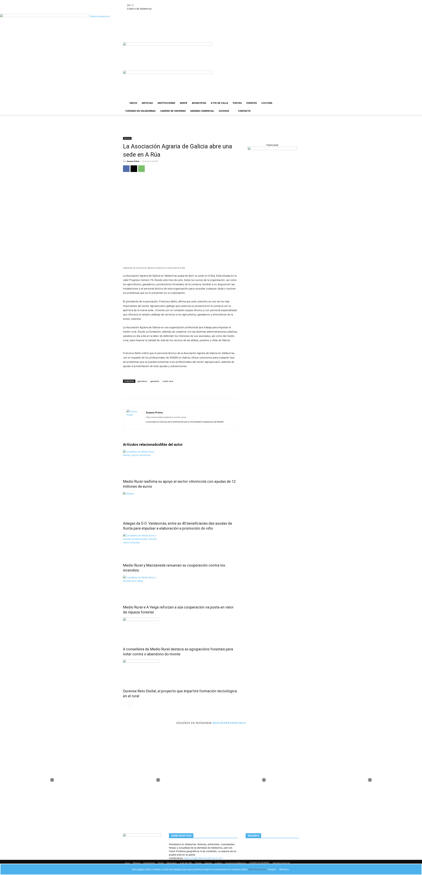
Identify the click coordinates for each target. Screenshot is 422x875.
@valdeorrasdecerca (229, 722)
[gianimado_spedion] (272, 149)
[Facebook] (164, 1)
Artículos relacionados (141, 444)
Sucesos (224, 110)
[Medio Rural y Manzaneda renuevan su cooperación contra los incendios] (180, 546)
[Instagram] (166, 1)
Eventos (251, 102)
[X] (171, 1)
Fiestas (237, 102)
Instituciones (166, 102)
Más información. (257, 869)
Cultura (266, 102)
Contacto (244, 110)
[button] (295, 46)
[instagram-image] (52, 779)
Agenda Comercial (202, 110)
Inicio (133, 102)
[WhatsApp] (141, 168)
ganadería (155, 381)
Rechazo (284, 869)
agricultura (142, 381)
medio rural (168, 381)
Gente (183, 102)
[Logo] (167, 44)
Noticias (147, 102)
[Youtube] (173, 1)
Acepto (272, 869)
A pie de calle (219, 102)
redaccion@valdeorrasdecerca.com (203, 858)
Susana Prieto (133, 161)
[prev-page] (125, 704)
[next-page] (130, 704)
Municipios (199, 102)
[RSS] (169, 1)
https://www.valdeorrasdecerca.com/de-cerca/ (166, 417)
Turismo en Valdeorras (140, 110)
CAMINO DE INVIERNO (173, 110)
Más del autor (171, 444)
